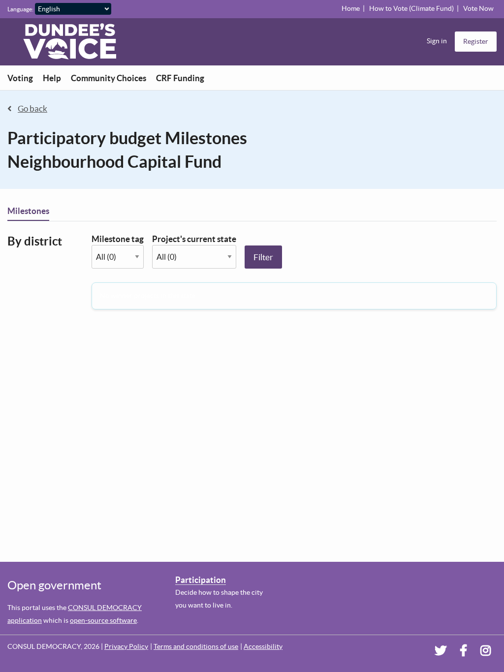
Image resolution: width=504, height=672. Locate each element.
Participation (200, 579)
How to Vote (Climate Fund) (411, 8)
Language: (20, 9)
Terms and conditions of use (196, 646)
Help (52, 78)
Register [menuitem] (475, 41)
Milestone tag (118, 239)
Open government (54, 585)
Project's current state (194, 239)
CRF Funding (180, 78)
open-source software (103, 620)
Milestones (28, 210)
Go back (32, 108)
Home (351, 8)
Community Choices (108, 78)
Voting (20, 78)
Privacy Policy (126, 646)
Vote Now (478, 8)
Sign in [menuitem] (437, 41)
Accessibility (263, 646)
